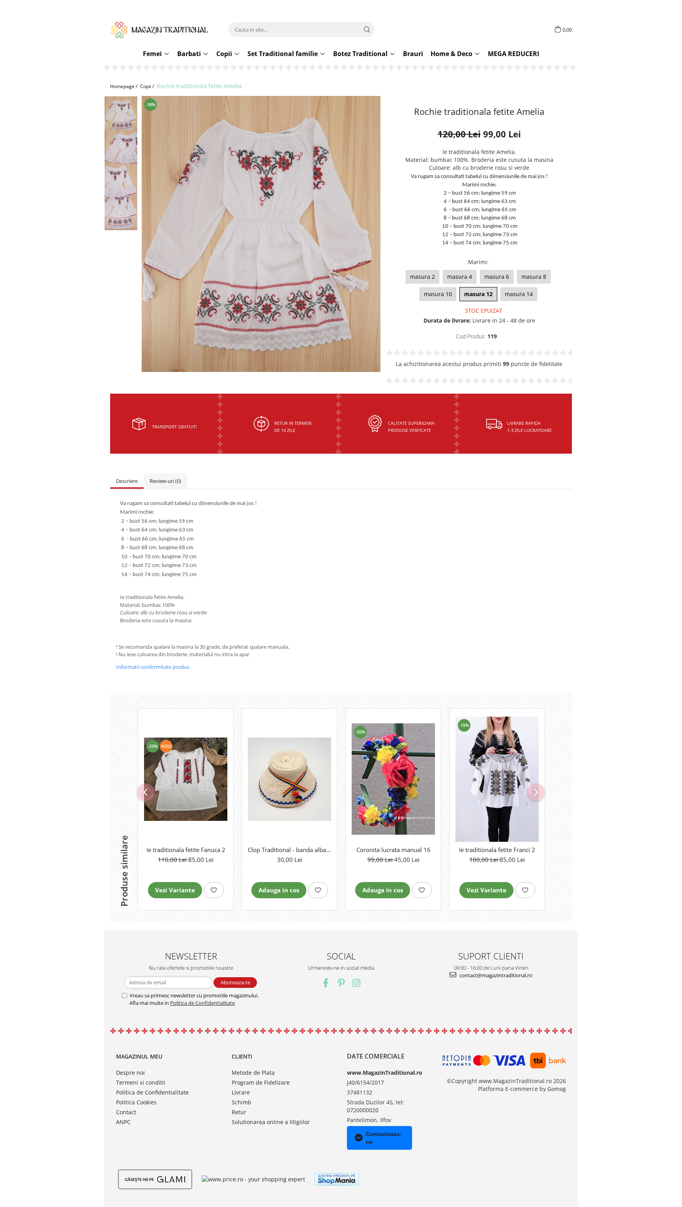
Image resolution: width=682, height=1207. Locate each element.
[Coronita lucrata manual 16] (393, 779)
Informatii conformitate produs (152, 666)
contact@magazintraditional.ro (495, 975)
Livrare (241, 1092)
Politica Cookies (136, 1102)
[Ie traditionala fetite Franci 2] (497, 779)
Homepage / (124, 86)
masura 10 (438, 294)
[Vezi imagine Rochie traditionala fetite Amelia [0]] (121, 115)
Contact (126, 1112)
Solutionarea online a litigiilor (271, 1122)
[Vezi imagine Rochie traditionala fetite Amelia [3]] (121, 214)
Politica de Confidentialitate (202, 1002)
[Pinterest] (341, 983)
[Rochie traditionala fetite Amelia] (261, 234)
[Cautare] (367, 29)
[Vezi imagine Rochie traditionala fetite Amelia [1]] (121, 151)
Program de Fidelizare (261, 1082)
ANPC (123, 1122)
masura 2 (422, 276)
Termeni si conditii (140, 1082)
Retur (239, 1112)
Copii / (147, 86)
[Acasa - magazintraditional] (159, 29)
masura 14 (519, 294)
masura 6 (496, 276)
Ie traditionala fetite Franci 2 (497, 850)
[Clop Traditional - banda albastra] (289, 779)
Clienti (242, 1056)
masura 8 (533, 276)
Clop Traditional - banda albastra (289, 850)
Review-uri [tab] (165, 480)
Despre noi (130, 1072)
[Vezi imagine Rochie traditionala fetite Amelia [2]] (121, 185)
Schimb (241, 1102)
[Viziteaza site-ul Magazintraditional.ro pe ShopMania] (337, 1179)
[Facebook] (326, 983)
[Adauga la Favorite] (214, 890)
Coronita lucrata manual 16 (393, 850)
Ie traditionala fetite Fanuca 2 (185, 850)
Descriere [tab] (127, 480)
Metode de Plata (253, 1072)
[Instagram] (356, 983)
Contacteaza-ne (383, 1138)
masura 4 (459, 276)
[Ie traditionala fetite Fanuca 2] (185, 779)
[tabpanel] (261, 234)
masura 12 (478, 294)
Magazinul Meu (139, 1056)
